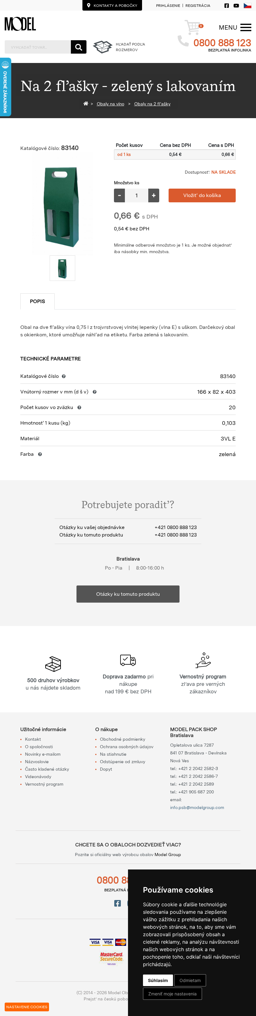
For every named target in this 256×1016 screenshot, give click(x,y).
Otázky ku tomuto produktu (128, 594)
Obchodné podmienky (122, 739)
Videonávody (38, 776)
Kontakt (33, 739)
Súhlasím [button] (158, 980)
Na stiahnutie (113, 754)
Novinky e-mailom (43, 754)
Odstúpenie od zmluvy (122, 761)
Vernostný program (44, 784)
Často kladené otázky (47, 769)
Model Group (168, 854)
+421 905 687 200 (196, 791)
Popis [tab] (37, 301)
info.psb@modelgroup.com (197, 807)
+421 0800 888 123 (176, 527)
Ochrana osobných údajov (126, 746)
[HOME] (87, 103)
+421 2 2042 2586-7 (198, 776)
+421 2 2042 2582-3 (198, 768)
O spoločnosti (39, 746)
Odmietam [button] (190, 980)
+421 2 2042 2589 (196, 784)
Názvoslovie (37, 761)
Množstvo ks (126, 182)
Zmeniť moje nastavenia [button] (172, 993)
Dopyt (106, 769)
